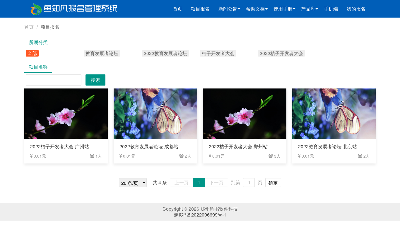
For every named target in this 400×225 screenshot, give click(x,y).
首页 (177, 8)
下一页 (216, 182)
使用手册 (282, 8)
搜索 (95, 79)
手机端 (331, 8)
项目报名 (200, 8)
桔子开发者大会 (218, 53)
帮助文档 (255, 8)
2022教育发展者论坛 (165, 53)
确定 (273, 182)
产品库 (308, 8)
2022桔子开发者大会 (281, 53)
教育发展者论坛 (102, 53)
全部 (32, 53)
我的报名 (356, 8)
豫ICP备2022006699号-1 (200, 214)
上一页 (182, 182)
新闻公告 (227, 8)
